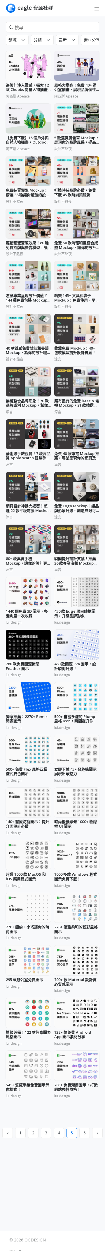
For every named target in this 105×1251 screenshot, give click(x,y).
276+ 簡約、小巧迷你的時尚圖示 (27, 929)
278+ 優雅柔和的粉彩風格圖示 (76, 929)
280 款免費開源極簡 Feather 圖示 (22, 666)
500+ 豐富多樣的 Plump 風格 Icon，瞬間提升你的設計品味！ (75, 718)
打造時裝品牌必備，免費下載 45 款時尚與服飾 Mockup (75, 192)
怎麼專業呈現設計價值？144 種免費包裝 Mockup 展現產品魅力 (27, 297)
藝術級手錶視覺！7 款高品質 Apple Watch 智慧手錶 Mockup (28, 455)
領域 (12, 40)
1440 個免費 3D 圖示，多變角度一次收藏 (27, 613)
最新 (63, 40)
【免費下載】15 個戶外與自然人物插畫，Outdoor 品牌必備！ (27, 140)
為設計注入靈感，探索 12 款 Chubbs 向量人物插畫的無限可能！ (27, 87)
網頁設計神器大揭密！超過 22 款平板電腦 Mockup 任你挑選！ (28, 508)
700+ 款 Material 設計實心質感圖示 (75, 982)
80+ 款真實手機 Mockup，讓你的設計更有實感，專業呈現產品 (28, 560)
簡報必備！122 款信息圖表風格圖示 (28, 1034)
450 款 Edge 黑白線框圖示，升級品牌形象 (74, 613)
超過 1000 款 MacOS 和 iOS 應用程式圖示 (26, 876)
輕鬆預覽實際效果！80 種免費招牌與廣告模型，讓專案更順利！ (27, 245)
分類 (38, 40)
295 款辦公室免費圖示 (24, 980)
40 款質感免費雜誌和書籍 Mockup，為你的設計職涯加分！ (28, 350)
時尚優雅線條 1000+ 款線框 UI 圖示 (75, 824)
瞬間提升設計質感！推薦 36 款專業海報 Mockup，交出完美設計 (75, 560)
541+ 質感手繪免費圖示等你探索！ (27, 1087)
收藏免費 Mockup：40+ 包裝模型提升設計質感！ (75, 350)
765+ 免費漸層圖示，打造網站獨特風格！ (76, 1087)
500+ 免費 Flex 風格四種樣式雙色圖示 (26, 771)
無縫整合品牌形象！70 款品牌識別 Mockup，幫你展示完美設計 (27, 403)
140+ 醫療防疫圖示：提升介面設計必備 (27, 824)
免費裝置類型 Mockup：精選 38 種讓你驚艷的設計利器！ (28, 192)
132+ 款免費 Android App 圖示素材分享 (72, 1034)
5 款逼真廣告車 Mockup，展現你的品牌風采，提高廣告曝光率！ (76, 140)
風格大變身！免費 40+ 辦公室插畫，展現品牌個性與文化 (75, 87)
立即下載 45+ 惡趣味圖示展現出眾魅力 (75, 771)
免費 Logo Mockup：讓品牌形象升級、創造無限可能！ (76, 508)
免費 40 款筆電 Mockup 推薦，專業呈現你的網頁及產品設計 (76, 455)
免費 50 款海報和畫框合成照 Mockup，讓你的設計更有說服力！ (76, 245)
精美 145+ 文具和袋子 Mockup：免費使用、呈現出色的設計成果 (76, 297)
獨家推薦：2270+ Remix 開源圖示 (27, 718)
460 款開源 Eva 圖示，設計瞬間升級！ (75, 666)
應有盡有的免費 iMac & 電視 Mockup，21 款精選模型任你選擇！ (76, 403)
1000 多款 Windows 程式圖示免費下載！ (75, 876)
